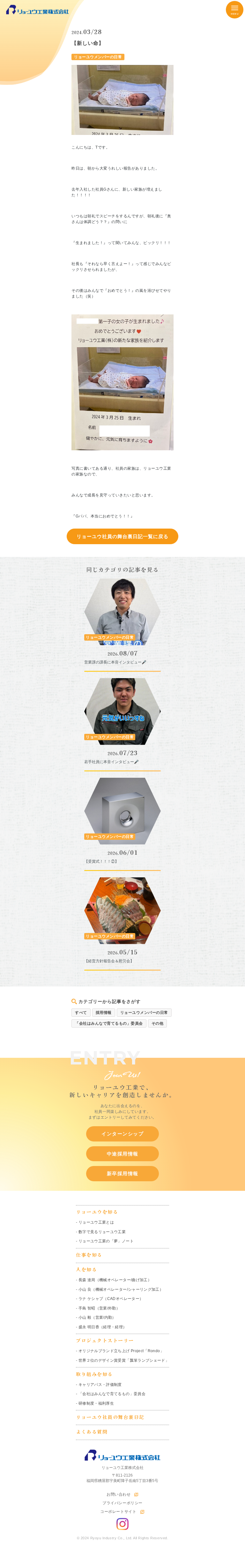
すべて (81, 1012)
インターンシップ (122, 1133)
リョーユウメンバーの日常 (144, 1012)
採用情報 (104, 1012)
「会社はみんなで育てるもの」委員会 (109, 1023)
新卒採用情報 (122, 1173)
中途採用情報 (122, 1153)
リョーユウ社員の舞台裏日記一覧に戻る (122, 536)
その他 (158, 1023)
